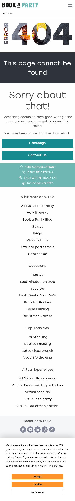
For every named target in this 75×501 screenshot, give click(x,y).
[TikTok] (52, 435)
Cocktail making (37, 344)
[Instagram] (45, 435)
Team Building (37, 309)
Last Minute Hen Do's (37, 281)
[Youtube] (30, 435)
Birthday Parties (37, 302)
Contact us (37, 254)
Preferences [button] (55, 465)
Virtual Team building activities (37, 385)
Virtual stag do (37, 392)
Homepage (37, 143)
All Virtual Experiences (37, 378)
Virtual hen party (37, 399)
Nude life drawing (37, 357)
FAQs (37, 233)
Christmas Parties (37, 316)
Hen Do (37, 275)
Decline (37, 484)
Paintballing (38, 337)
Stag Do (37, 288)
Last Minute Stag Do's (37, 295)
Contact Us (37, 155)
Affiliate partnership (37, 247)
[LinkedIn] (37, 435)
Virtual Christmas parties (38, 406)
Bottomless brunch (37, 351)
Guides (37, 226)
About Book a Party (37, 206)
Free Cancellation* (40, 166)
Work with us (37, 240)
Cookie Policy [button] (34, 461)
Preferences (38, 492)
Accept (37, 476)
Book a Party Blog (37, 219)
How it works (37, 212)
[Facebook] (23, 435)
